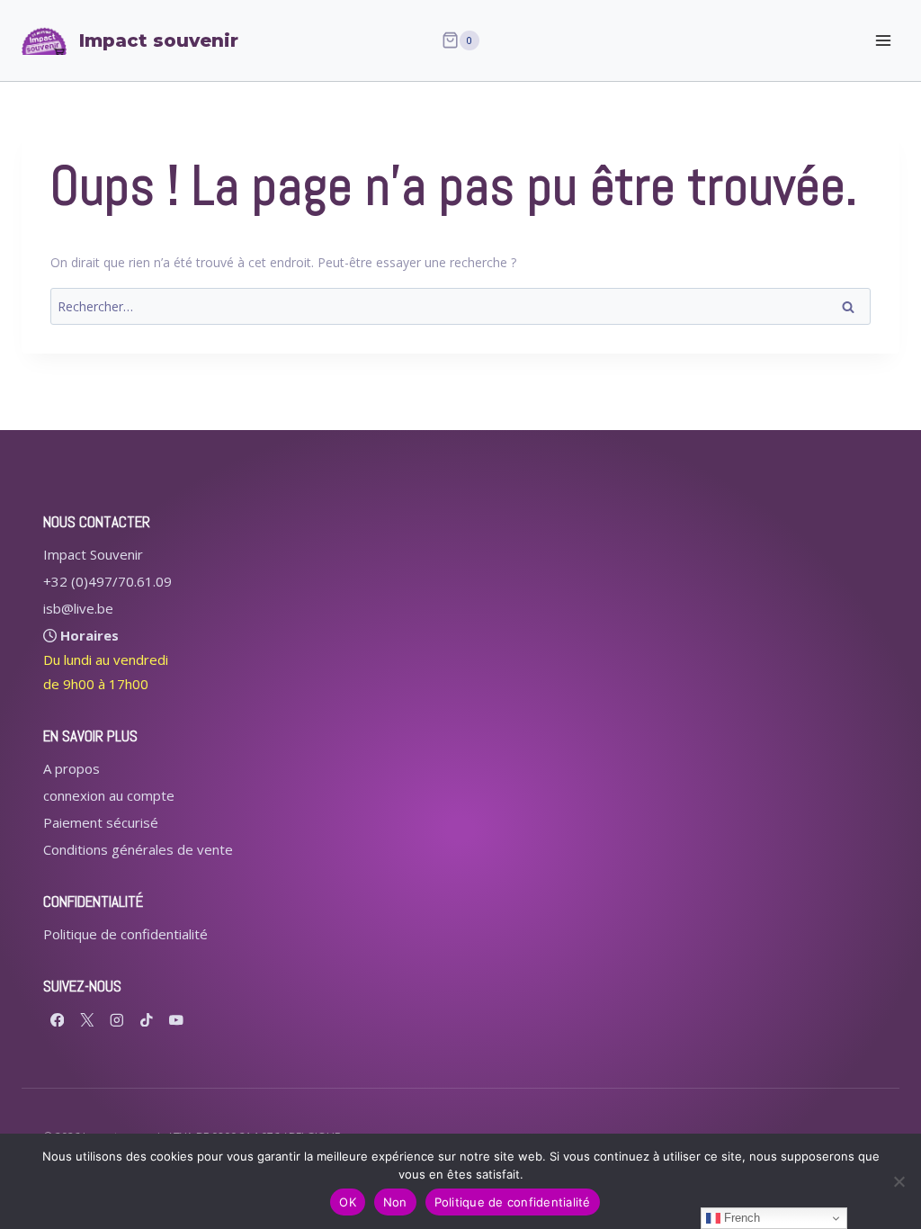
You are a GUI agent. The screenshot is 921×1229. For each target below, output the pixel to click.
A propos (71, 768)
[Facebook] (57, 1020)
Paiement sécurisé (100, 822)
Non (395, 1202)
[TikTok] (146, 1020)
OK (347, 1202)
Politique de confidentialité (125, 934)
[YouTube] (176, 1020)
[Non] (899, 1181)
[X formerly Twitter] (87, 1020)
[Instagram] (116, 1020)
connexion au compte (108, 795)
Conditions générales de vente (138, 849)
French (740, 1218)
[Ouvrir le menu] (882, 40)
